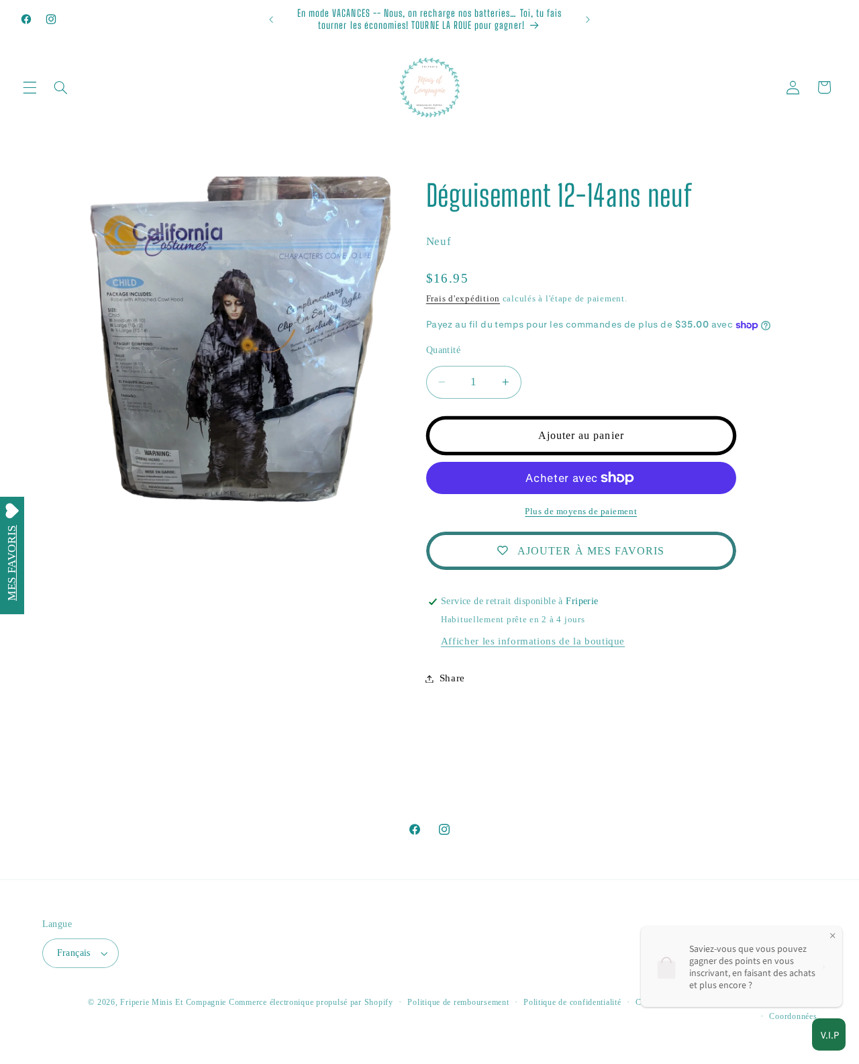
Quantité (443, 350)
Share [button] (452, 678)
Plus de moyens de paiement (581, 511)
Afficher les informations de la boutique (533, 641)
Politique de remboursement (458, 1002)
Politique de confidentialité (572, 1002)
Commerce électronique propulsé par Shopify (311, 1002)
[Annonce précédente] (271, 19)
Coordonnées (793, 1016)
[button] (29, 87)
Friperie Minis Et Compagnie (173, 1002)
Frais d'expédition (463, 298)
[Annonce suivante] (588, 19)
